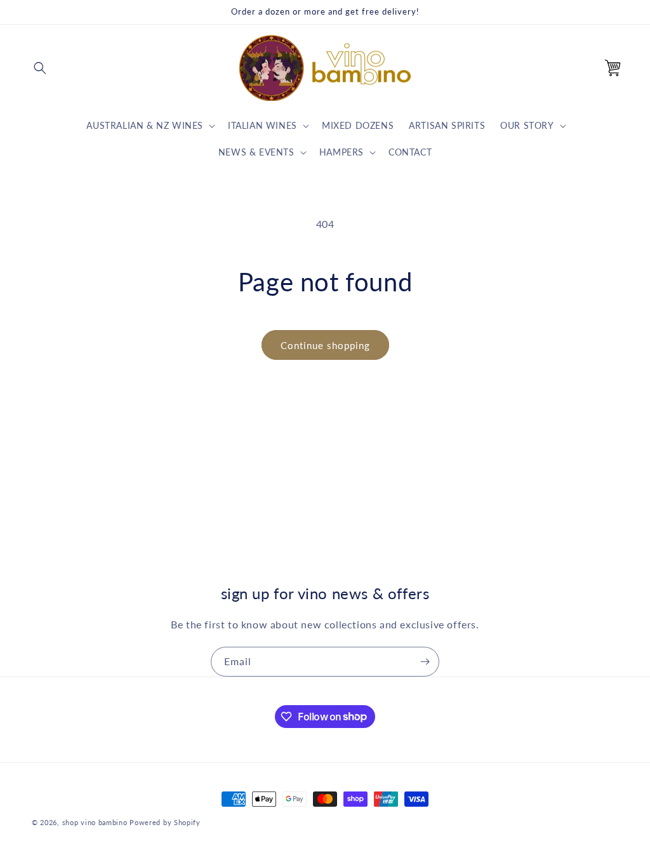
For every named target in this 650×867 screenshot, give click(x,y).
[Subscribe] (425, 662)
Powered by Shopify (165, 822)
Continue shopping (325, 345)
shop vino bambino (95, 822)
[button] (40, 68)
